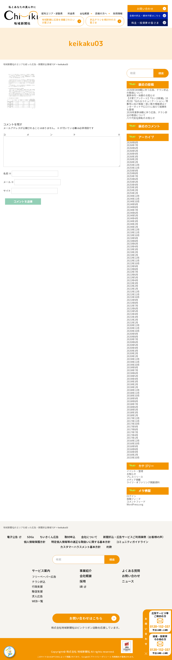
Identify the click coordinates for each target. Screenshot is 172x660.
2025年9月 (132, 170)
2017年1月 (132, 437)
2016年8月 (132, 449)
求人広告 (37, 596)
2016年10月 (133, 443)
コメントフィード (136, 501)
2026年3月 (132, 156)
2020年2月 (132, 353)
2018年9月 (132, 398)
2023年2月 (132, 252)
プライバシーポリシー (99, 656)
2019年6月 (132, 373)
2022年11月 (133, 260)
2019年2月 (132, 384)
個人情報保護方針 (34, 542)
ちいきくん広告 (49, 537)
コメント (61, 134)
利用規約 (115, 656)
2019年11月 (133, 362)
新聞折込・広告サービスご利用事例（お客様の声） (134, 537)
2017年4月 (132, 435)
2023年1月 (132, 255)
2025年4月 (132, 184)
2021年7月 (132, 305)
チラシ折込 (38, 582)
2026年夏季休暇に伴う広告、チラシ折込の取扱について (147, 114)
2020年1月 (132, 356)
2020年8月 (132, 336)
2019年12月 (133, 359)
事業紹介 (86, 570)
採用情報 (117, 13)
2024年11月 (133, 198)
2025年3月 (132, 187)
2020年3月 (132, 350)
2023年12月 (133, 229)
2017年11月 (133, 421)
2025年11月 (133, 167)
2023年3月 (132, 249)
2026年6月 (132, 148)
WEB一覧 (37, 601)
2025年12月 (133, 165)
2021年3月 (132, 316)
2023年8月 (132, 241)
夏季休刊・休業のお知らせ (141, 95)
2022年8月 (132, 269)
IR (81, 586)
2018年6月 (132, 407)
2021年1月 (132, 322)
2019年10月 (133, 364)
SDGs (30, 537)
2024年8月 (132, 207)
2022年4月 (132, 280)
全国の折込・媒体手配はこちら (145, 15)
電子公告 (12, 537)
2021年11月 (133, 294)
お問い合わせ (145, 8)
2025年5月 (132, 181)
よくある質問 (131, 570)
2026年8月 (132, 142)
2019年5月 (132, 376)
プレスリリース (135, 476)
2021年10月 (133, 297)
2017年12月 (133, 418)
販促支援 (37, 591)
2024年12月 (133, 195)
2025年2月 (132, 190)
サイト (7, 190)
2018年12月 (133, 390)
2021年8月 (132, 302)
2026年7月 (132, 145)
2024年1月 (132, 226)
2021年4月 (132, 314)
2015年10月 (133, 457)
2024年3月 (132, 221)
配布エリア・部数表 (52, 13)
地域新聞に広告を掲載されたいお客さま (58, 21)
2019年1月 (132, 387)
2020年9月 (132, 333)
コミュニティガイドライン (132, 542)
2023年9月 (132, 238)
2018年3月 (132, 412)
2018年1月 (132, 415)
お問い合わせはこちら (86, 618)
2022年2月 (132, 285)
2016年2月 (132, 454)
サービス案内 (41, 570)
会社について (89, 537)
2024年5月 (132, 215)
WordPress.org (135, 504)
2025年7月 (132, 176)
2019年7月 (132, 370)
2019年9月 (132, 367)
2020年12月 (133, 325)
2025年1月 (132, 193)
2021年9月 (132, 300)
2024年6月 (132, 212)
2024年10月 (133, 201)
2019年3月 (132, 381)
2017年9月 (132, 426)
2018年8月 (132, 401)
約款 (109, 547)
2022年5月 (132, 277)
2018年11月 (133, 392)
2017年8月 (132, 429)
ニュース (128, 581)
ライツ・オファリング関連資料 (143, 482)
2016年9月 (132, 446)
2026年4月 (132, 153)
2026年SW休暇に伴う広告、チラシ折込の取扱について (147, 91)
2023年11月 (133, 232)
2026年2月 (132, 159)
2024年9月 (132, 204)
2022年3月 (132, 283)
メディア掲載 (134, 479)
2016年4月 (132, 451)
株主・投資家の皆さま (145, 22)
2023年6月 (132, 243)
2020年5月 (132, 345)
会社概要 (86, 576)
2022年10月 (133, 263)
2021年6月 (132, 308)
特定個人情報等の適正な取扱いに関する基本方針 (80, 542)
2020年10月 (133, 331)
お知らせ (131, 474)
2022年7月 (132, 271)
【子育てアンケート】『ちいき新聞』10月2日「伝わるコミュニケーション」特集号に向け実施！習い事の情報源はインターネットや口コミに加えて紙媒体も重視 (147, 103)
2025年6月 (132, 179)
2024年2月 (132, 224)
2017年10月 (133, 423)
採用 (83, 581)
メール (8, 182)
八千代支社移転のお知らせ (141, 118)
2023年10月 (133, 235)
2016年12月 (133, 440)
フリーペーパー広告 (44, 577)
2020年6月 (132, 342)
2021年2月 (132, 319)
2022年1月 (132, 288)
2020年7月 (132, 339)
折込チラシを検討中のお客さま (103, 21)
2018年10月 (133, 395)
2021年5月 (132, 311)
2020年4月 (132, 347)
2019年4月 (132, 378)
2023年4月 (132, 246)
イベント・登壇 (135, 471)
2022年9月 (132, 266)
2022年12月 (133, 257)
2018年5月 (132, 409)
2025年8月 (132, 173)
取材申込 (69, 537)
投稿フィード (134, 499)
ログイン (131, 496)
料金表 (71, 13)
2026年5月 (132, 150)
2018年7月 (132, 404)
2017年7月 (132, 432)
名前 (7, 173)
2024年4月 (132, 218)
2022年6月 (132, 274)
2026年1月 (132, 162)
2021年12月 (133, 291)
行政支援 (37, 586)
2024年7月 (132, 210)
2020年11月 (133, 328)
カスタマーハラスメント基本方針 (80, 547)
